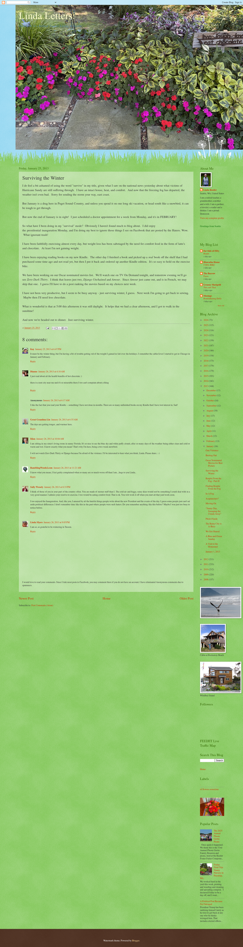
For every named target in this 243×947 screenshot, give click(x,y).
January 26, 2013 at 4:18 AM (51, 371)
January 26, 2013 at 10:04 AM (50, 438)
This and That (209, 287)
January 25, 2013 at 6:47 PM (48, 349)
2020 (206, 350)
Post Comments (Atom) (42, 605)
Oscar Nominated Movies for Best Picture (214, 463)
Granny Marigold (212, 284)
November (211, 395)
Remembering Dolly (212, 298)
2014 (206, 380)
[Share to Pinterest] (66, 328)
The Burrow (209, 273)
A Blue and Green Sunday (214, 538)
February (210, 441)
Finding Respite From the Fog (213, 487)
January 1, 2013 (213, 551)
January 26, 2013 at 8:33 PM (57, 486)
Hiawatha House (211, 262)
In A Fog (210, 493)
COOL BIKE (209, 264)
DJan (32, 438)
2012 (206, 559)
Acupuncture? (212, 498)
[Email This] (53, 328)
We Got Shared (213, 531)
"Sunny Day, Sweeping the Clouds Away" (213, 511)
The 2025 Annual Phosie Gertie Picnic (218, 836)
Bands (206, 253)
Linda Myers (36, 522)
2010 (206, 569)
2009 (206, 574)
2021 (206, 345)
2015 (206, 375)
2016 (206, 370)
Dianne (33, 371)
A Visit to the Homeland (212, 545)
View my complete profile (212, 218)
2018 (206, 360)
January (210, 446)
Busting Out (211, 455)
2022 (206, 340)
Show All (221, 305)
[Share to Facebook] (62, 328)
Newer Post (26, 598)
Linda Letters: (47, 15)
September (211, 405)
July (208, 415)
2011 (206, 564)
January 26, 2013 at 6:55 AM (64, 419)
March (209, 435)
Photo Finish (211, 518)
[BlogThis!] (56, 328)
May (208, 425)
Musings (207, 295)
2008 (206, 579)
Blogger (135, 940)
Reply (33, 361)
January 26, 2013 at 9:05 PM (57, 522)
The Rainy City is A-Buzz (214, 525)
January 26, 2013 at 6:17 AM (56, 400)
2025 (206, 325)
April (209, 430)
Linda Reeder (210, 190)
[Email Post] (47, 327)
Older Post (186, 598)
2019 (206, 355)
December (211, 390)
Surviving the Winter (212, 472)
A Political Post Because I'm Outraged (211, 903)
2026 (206, 319)
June (208, 420)
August (210, 410)
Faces (205, 276)
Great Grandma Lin (40, 419)
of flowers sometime (209, 789)
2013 (206, 386)
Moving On (211, 503)
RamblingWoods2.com (41, 467)
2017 (206, 365)
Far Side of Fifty (211, 251)
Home (107, 598)
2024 (206, 330)
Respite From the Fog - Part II (213, 480)
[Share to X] (59, 328)
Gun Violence (212, 450)
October (210, 400)
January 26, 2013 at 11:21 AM (67, 467)
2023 (206, 335)
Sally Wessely (36, 487)
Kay (32, 349)
